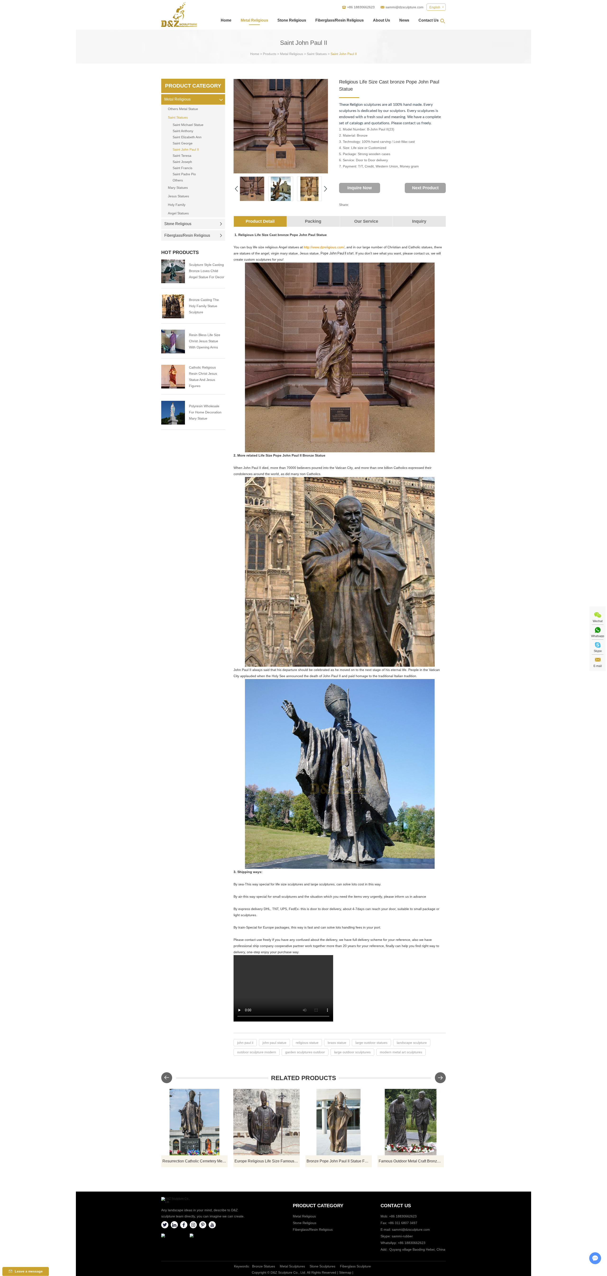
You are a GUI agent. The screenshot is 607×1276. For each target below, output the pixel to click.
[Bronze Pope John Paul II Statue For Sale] (338, 1122)
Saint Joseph (182, 162)
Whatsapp (597, 636)
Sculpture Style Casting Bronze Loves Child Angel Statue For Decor (206, 271)
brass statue (337, 1043)
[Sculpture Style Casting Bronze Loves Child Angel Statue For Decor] (173, 271)
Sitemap (345, 1272)
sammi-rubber (402, 1236)
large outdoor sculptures (352, 1052)
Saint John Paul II (344, 54)
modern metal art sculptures (401, 1052)
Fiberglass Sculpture (355, 1266)
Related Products (303, 1078)
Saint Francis (182, 168)
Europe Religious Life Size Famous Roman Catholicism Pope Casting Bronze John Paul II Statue (267, 1161)
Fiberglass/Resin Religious (339, 20)
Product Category (193, 86)
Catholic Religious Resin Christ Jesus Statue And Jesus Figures (203, 376)
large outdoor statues (371, 1043)
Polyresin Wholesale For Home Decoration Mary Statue (205, 412)
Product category (318, 1205)
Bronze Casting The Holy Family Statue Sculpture (204, 306)
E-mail (597, 666)
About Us (381, 20)
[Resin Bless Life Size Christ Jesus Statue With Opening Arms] (173, 341)
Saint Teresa (182, 155)
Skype (598, 651)
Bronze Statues (263, 1266)
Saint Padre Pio (184, 174)
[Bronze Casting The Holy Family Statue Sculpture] (173, 306)
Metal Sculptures (292, 1266)
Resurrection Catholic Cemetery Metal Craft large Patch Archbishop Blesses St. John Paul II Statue (195, 1161)
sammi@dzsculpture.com (404, 7)
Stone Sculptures (322, 1266)
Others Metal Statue (183, 109)
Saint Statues (317, 54)
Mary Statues (178, 188)
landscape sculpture (412, 1043)
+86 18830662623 (411, 1243)
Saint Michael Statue (188, 125)
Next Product (425, 187)
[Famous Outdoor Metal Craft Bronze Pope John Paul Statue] (410, 1122)
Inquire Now (359, 187)
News (404, 20)
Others (178, 180)
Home (226, 20)
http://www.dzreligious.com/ (324, 247)
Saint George (183, 143)
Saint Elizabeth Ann (187, 137)
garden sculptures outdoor (305, 1052)
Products (269, 54)
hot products (180, 252)
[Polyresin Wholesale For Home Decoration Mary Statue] (173, 413)
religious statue (307, 1043)
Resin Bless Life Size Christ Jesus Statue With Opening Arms (204, 341)
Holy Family (176, 205)
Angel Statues (178, 213)
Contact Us (428, 20)
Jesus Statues (178, 196)
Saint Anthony (183, 131)
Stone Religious (291, 20)
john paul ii (245, 1043)
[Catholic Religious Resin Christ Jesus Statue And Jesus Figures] (173, 376)
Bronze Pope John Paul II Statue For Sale (339, 1161)
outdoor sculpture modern (256, 1052)
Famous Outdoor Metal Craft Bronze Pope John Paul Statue (411, 1161)
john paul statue (274, 1043)
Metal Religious (254, 20)
